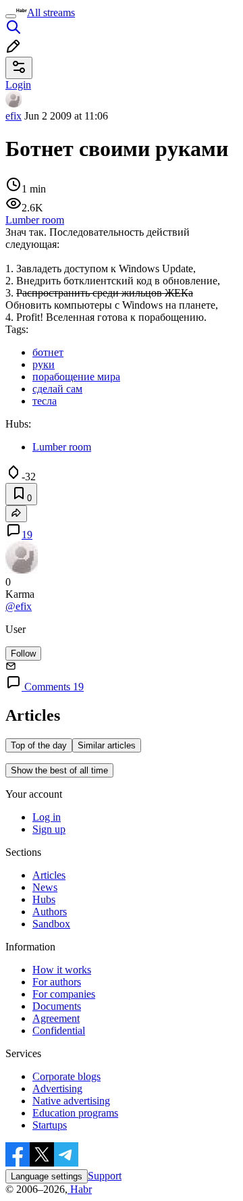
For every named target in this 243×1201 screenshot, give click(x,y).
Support (105, 1175)
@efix (18, 606)
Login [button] (18, 85)
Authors (49, 911)
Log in (46, 817)
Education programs (75, 1113)
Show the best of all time (59, 770)
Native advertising (71, 1100)
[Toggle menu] (10, 16)
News (44, 887)
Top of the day (39, 745)
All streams (51, 12)
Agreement (56, 1018)
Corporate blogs (66, 1076)
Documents (56, 1006)
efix (13, 116)
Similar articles (107, 745)
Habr (80, 1189)
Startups (49, 1125)
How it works (61, 969)
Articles (48, 875)
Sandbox (51, 923)
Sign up (48, 829)
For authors (56, 982)
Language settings (46, 1176)
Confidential (58, 1030)
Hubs (43, 899)
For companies (63, 994)
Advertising (57, 1088)
